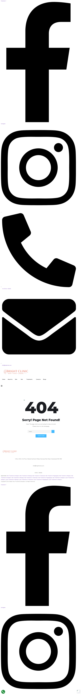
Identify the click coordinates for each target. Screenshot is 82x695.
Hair (22, 379)
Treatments (29, 379)
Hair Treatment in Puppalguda (45, 477)
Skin (16, 379)
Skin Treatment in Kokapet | (13, 475)
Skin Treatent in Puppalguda (52, 475)
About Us (10, 379)
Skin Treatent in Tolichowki (38, 475)
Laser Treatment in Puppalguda (41, 479)
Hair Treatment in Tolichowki (30, 477)
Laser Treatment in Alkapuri (55, 479)
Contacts (38, 379)
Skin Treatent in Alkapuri (64, 475)
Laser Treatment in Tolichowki (26, 479)
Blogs (44, 379)
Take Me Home (41, 435)
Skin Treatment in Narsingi (26, 475)
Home (3, 379)
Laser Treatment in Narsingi (12, 479)
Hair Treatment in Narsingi (17, 477)
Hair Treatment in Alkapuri (59, 477)
